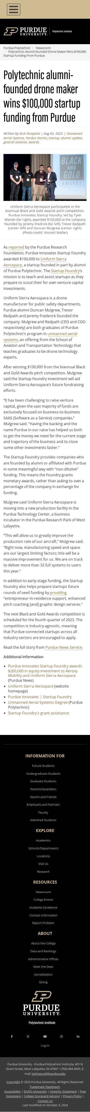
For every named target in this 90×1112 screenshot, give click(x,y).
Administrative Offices (43, 959)
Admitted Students (43, 820)
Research (43, 871)
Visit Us (43, 864)
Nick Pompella (29, 133)
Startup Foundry (65, 270)
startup (54, 138)
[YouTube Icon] (45, 1037)
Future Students (43, 766)
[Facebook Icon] (12, 1037)
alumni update (71, 138)
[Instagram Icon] (61, 1037)
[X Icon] (28, 1037)
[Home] (44, 31)
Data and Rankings (43, 951)
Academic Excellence (43, 907)
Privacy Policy (72, 1096)
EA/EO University (35, 1091)
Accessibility (12, 1091)
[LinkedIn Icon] (78, 1037)
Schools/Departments (43, 848)
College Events (43, 899)
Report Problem (43, 923)
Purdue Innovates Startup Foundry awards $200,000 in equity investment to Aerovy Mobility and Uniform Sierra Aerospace (45, 671)
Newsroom (43, 48)
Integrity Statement (63, 1091)
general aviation (15, 142)
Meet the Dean (43, 967)
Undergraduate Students (43, 773)
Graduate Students (43, 781)
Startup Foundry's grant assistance (38, 713)
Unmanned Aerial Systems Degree (38, 702)
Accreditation (43, 974)
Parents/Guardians (43, 789)
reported (16, 247)
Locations (43, 856)
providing (58, 592)
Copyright (13, 1082)
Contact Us (45, 1101)
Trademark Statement (45, 1087)
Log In (45, 1045)
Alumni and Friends (43, 797)
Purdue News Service (63, 647)
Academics (43, 840)
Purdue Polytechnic (16, 48)
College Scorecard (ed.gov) (42, 1096)
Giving (43, 982)
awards (34, 142)
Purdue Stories (36, 138)
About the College (43, 943)
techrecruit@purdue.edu (49, 1074)
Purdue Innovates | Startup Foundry (40, 696)
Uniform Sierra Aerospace (30, 686)
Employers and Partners (43, 804)
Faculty (43, 812)
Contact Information (43, 915)
